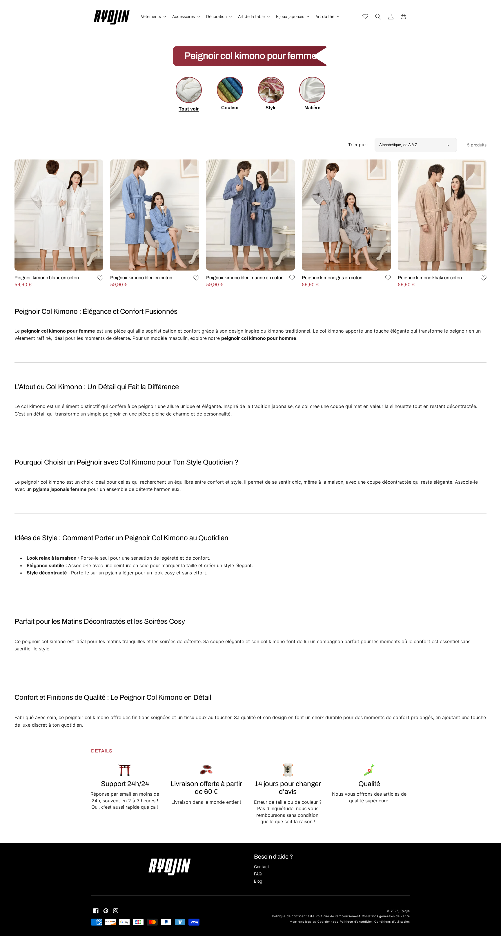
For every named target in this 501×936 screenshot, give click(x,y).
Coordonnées (327, 921)
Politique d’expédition (356, 921)
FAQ (258, 873)
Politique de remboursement (338, 916)
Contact (261, 866)
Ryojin (405, 911)
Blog (258, 881)
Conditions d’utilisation (392, 921)
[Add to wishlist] (100, 278)
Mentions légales (303, 921)
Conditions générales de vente (386, 916)
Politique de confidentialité (293, 916)
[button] (153, 16)
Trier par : (358, 144)
